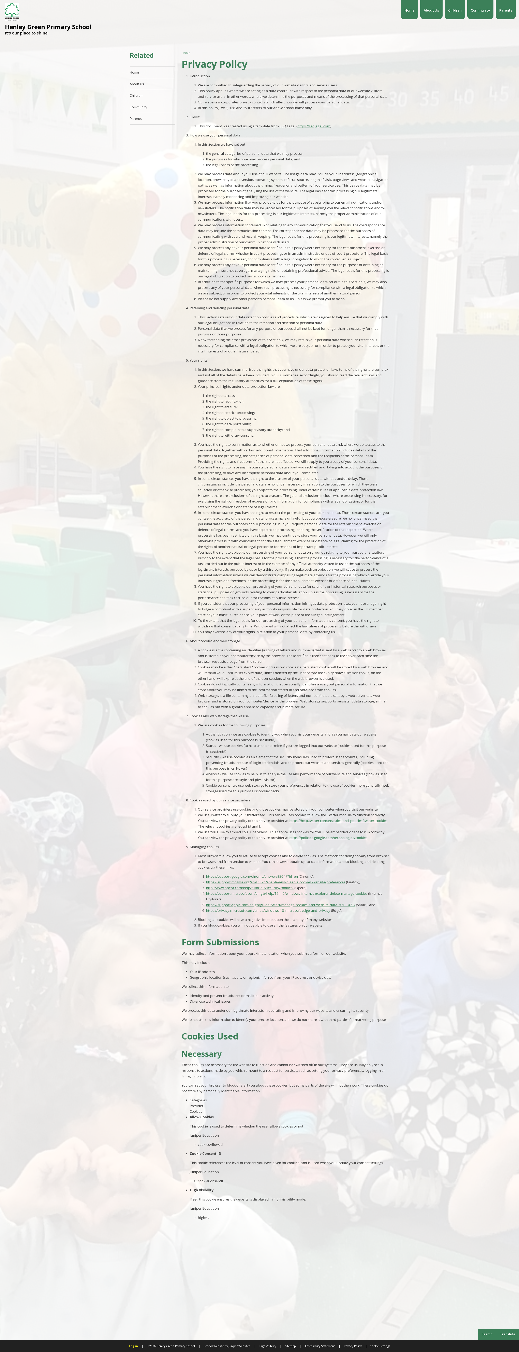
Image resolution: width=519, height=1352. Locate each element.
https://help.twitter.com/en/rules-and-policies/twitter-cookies (338, 820)
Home (186, 53)
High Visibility (267, 1346)
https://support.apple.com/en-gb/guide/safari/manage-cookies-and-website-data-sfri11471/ (280, 904)
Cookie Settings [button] (380, 1346)
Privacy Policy (353, 1346)
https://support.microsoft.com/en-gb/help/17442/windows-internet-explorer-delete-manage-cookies (286, 893)
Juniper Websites (239, 1346)
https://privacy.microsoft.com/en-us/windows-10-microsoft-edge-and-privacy (268, 910)
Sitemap (290, 1346)
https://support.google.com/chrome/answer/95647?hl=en (252, 876)
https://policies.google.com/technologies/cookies (328, 837)
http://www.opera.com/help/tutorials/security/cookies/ (250, 887)
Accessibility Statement (320, 1346)
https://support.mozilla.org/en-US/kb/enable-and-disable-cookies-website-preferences (275, 882)
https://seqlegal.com (313, 126)
